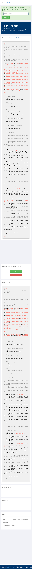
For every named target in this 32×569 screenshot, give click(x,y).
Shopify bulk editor (11, 567)
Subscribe (6, 17)
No (16, 275)
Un (7, 2)
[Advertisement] (14, 253)
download (16, 38)
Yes (16, 271)
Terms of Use (26, 566)
